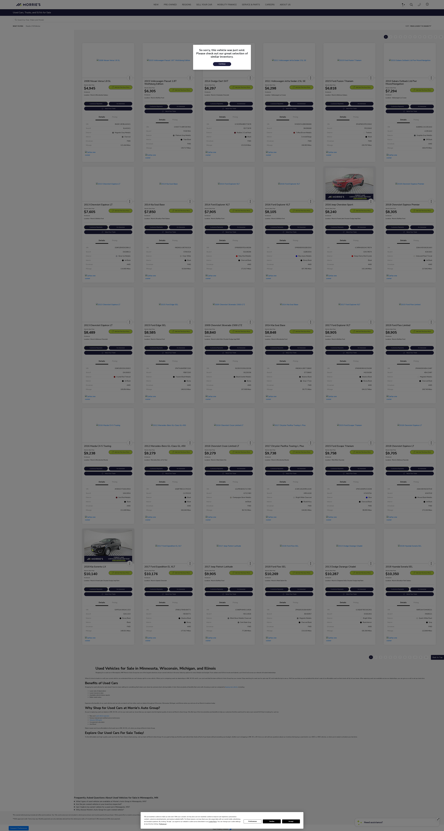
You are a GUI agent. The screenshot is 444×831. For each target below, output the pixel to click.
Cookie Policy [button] (212, 821)
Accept (291, 821)
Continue (222, 64)
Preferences (252, 821)
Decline (271, 821)
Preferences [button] (162, 824)
